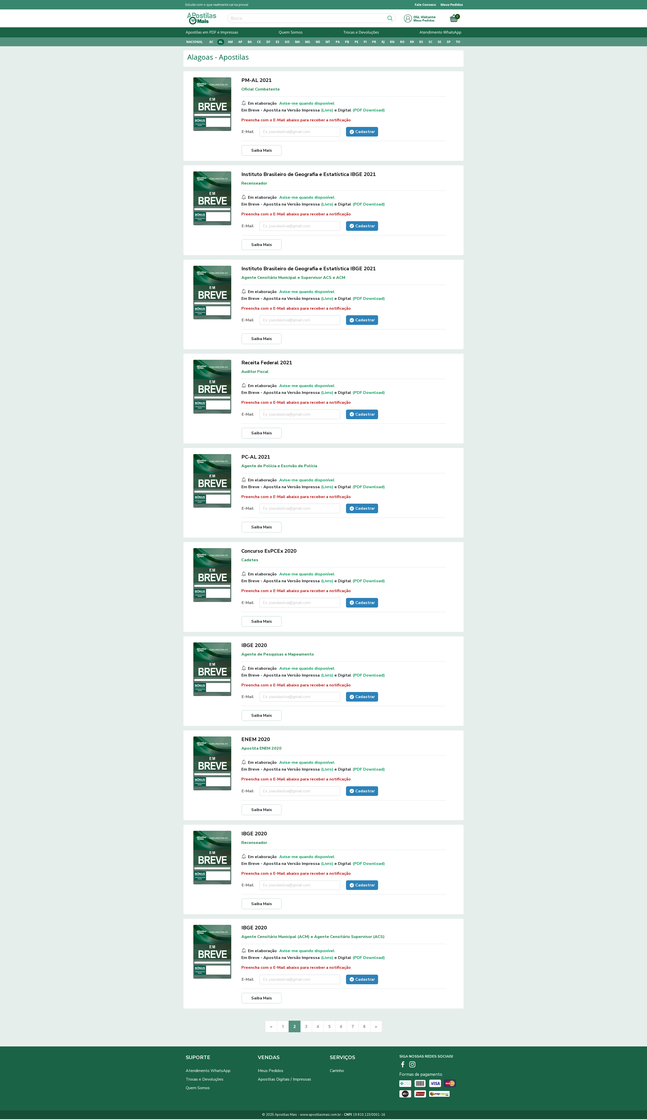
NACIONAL (194, 42)
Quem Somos (291, 32)
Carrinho (337, 1070)
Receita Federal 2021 (266, 362)
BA (250, 42)
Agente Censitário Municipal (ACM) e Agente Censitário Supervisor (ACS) (313, 936)
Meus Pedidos (270, 1070)
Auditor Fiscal (255, 371)
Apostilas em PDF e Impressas (212, 32)
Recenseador (254, 183)
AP (240, 42)
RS (421, 42)
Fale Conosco (425, 4)
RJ (383, 42)
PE (356, 42)
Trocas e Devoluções (361, 32)
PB (347, 42)
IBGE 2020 (254, 645)
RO (402, 42)
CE (259, 42)
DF (268, 42)
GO (287, 42)
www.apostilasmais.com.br (320, 1114)
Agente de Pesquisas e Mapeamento (277, 654)
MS (318, 42)
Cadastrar (365, 132)
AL (221, 42)
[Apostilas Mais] (201, 18)
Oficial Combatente (260, 89)
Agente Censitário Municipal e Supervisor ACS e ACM (293, 277)
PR (374, 42)
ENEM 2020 (255, 739)
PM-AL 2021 (256, 80)
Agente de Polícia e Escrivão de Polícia (279, 466)
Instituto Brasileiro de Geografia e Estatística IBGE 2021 (308, 174)
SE (439, 42)
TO (458, 42)
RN (392, 42)
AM (230, 42)
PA (338, 42)
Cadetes (249, 560)
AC (211, 42)
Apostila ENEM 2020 (261, 748)
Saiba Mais (261, 150)
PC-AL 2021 (255, 457)
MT (328, 42)
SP (449, 42)
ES (277, 42)
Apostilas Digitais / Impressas (284, 1079)
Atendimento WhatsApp (440, 32)
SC (430, 42)
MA (297, 42)
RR (412, 42)
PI (365, 42)
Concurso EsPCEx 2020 (268, 551)
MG (307, 42)
